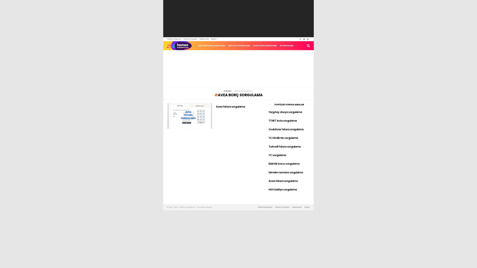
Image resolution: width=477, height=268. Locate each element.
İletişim (214, 39)
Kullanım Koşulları (190, 39)
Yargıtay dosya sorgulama (285, 112)
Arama (308, 46)
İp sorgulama (286, 45)
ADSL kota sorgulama (239, 45)
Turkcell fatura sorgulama (285, 146)
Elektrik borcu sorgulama (211, 45)
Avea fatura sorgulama (230, 106)
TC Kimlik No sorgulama (283, 138)
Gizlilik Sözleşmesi (174, 39)
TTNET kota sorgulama (283, 120)
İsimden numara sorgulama (286, 172)
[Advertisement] (238, 18)
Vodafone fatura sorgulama (286, 129)
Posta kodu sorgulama (265, 45)
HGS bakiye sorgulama (283, 189)
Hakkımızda (204, 39)
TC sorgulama (277, 155)
